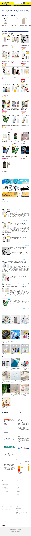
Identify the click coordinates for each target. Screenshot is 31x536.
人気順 (3, 33)
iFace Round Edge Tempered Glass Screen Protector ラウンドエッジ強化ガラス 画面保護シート (25, 62)
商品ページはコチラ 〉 (26, 220)
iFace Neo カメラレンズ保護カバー (6, 109)
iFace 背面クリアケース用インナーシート (15, 45)
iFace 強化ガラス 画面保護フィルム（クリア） (15, 94)
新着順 (6, 33)
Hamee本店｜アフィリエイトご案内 (6, 502)
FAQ (16, 484)
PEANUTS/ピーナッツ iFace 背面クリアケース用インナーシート (15, 61)
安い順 (9, 33)
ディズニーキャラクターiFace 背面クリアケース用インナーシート (6, 77)
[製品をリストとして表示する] (28, 33)
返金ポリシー (17, 494)
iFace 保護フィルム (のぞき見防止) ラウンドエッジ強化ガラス (15, 77)
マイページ (17, 487)
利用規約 (17, 488)
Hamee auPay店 (4, 487)
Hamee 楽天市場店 (4, 482)
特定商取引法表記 (18, 493)
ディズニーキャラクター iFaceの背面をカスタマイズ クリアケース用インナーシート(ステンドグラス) (15, 110)
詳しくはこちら (6, 432)
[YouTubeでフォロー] (18, 531)
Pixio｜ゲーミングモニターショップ (6, 510)
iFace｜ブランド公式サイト (5, 503)
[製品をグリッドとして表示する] (26, 33)
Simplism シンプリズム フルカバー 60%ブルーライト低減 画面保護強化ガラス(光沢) (6, 157)
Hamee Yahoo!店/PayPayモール (6, 484)
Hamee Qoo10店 (4, 490)
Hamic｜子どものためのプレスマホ (6, 509)
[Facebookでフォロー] (12, 531)
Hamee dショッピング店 (5, 491)
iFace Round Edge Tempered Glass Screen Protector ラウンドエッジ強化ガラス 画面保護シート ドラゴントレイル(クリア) (15, 126)
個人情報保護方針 (18, 491)
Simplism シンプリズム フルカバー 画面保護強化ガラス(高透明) (15, 156)
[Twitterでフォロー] (13, 531)
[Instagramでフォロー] (15, 531)
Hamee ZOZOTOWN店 (5, 488)
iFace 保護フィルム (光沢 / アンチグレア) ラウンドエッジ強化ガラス (6, 45)
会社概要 (17, 490)
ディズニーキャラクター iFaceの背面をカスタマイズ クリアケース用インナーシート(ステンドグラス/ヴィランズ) (25, 157)
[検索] (24, 3)
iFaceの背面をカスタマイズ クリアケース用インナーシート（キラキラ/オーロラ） (6, 142)
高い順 (12, 33)
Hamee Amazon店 (4, 485)
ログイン (17, 485)
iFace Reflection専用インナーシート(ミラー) (24, 141)
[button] (4, 48)
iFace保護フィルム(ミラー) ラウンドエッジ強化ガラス (24, 109)
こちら (11, 439)
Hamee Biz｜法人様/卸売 (5, 493)
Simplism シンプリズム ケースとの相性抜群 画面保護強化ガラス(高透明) (6, 125)
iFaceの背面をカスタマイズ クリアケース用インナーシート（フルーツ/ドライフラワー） (25, 78)
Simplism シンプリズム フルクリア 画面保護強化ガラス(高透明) (15, 141)
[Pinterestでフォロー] (17, 531)
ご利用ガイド (17, 482)
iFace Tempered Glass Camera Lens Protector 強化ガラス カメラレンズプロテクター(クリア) (25, 45)
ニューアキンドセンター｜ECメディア (7, 506)
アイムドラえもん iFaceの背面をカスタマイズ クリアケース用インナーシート (6, 62)
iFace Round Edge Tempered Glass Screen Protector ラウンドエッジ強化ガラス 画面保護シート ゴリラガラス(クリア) (25, 126)
